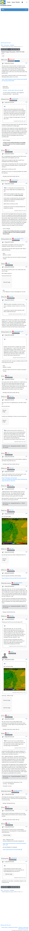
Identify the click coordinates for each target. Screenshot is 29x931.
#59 (26, 379)
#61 (26, 456)
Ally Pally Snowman (17, 582)
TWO (2, 9)
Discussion (6, 45)
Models (18, 2)
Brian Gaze (12, 59)
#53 (26, 153)
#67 (26, 586)
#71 (26, 736)
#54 (26, 183)
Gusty (8, 823)
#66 (26, 573)
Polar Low (11, 396)
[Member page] (22, 2)
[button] (2, 49)
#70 (26, 718)
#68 (26, 619)
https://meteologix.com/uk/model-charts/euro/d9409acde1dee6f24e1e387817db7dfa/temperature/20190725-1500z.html (14, 479)
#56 (26, 266)
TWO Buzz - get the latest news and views (12, 90)
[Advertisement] (14, 26)
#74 (26, 826)
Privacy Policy (4, 927)
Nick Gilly (11, 296)
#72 (26, 794)
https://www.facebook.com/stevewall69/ (12, 849)
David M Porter (15, 98)
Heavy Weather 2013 (18, 238)
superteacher (14, 858)
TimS (8, 150)
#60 (26, 399)
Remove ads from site (6, 42)
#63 (26, 488)
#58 (26, 334)
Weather (12, 45)
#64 (26, 513)
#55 (26, 242)
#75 (26, 861)
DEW (8, 733)
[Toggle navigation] (26, 9)
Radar (9, 2)
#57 (26, 299)
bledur (11, 651)
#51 (26, 63)
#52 (26, 102)
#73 (26, 810)
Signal (13, 2)
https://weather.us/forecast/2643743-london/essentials (14, 578)
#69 (26, 659)
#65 (26, 552)
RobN (8, 263)
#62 (26, 471)
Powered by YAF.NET (13, 927)
